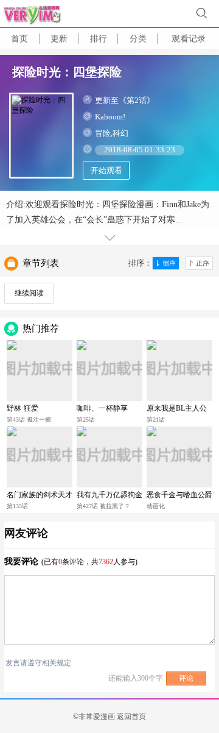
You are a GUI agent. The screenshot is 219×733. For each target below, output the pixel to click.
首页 (19, 38)
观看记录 (189, 38)
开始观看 (106, 170)
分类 (138, 38)
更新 (59, 38)
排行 (98, 38)
